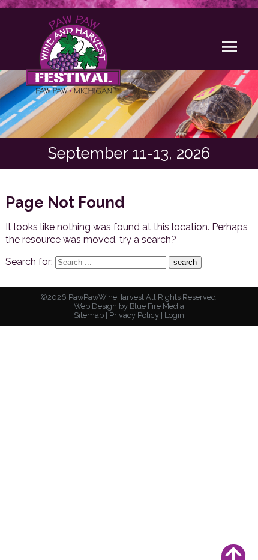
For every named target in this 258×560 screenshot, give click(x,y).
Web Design (95, 306)
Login (174, 315)
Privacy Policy (134, 315)
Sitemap (89, 315)
